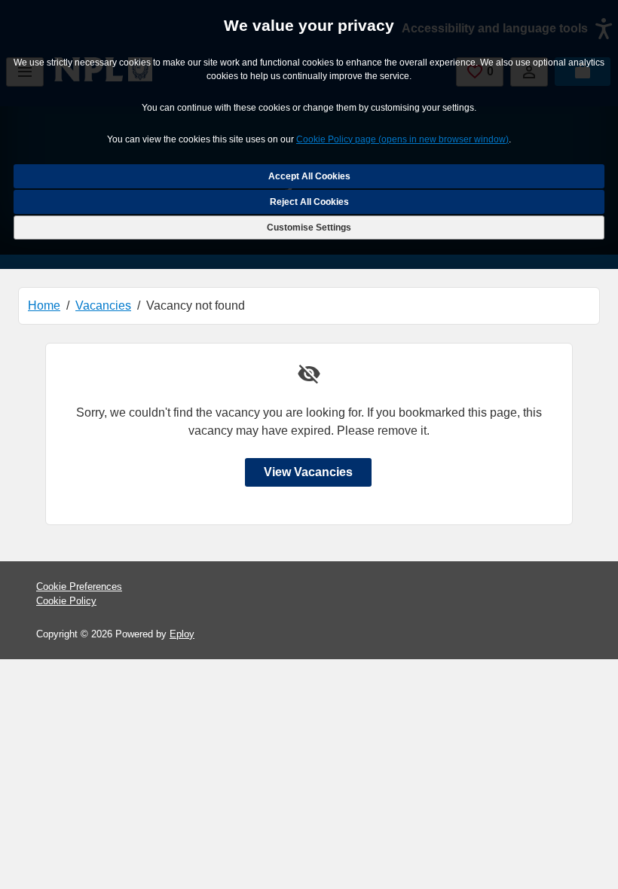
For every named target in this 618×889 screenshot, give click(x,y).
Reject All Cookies (309, 202)
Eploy (182, 634)
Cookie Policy (66, 600)
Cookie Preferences (79, 586)
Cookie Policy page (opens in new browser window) (402, 139)
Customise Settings (309, 227)
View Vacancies (308, 472)
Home (44, 305)
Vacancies (103, 305)
